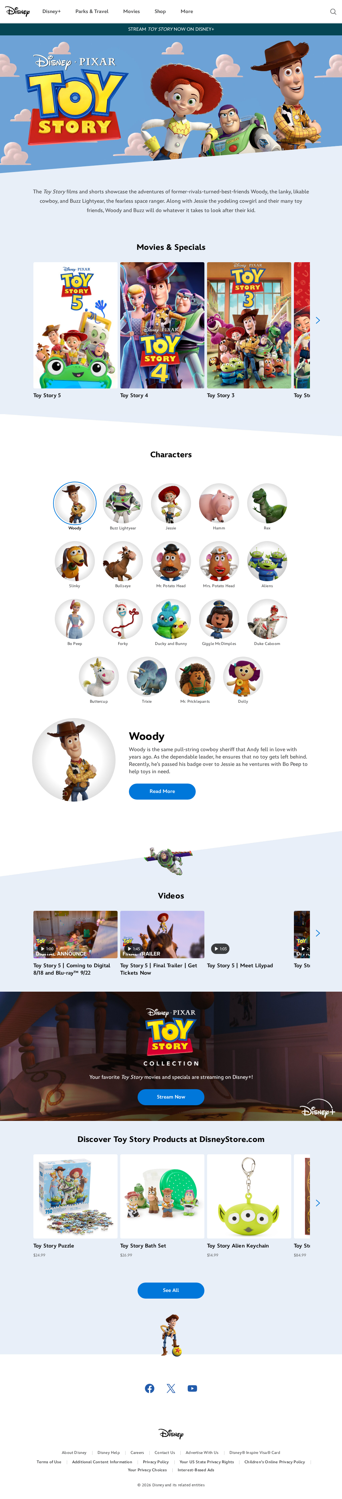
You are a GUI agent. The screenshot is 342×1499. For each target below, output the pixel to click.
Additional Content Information (102, 1462)
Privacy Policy (156, 1462)
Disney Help (109, 1452)
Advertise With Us (202, 1452)
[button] (333, 12)
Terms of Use (49, 1462)
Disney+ (51, 11)
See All (171, 1290)
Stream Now (171, 1097)
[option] (75, 506)
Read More (162, 791)
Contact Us (165, 1452)
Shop (160, 11)
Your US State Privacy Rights (207, 1462)
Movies (131, 11)
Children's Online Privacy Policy (274, 1462)
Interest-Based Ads (196, 1470)
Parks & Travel (92, 11)
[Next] (318, 320)
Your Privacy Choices (147, 1470)
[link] (171, 1044)
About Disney (74, 1452)
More (187, 11)
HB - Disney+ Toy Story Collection (171, 1044)
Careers (137, 1452)
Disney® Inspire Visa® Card (254, 1452)
